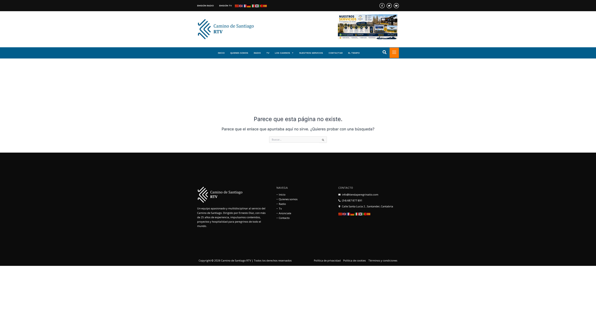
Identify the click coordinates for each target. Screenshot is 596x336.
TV (267, 53)
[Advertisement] (298, 82)
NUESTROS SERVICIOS (311, 53)
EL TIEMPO (354, 53)
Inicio (221, 53)
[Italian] (253, 5)
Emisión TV (225, 5)
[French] (245, 5)
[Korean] (257, 5)
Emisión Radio (205, 5)
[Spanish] (265, 5)
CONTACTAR (336, 53)
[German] (249, 5)
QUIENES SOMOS (239, 53)
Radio (257, 53)
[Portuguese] (261, 5)
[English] (241, 5)
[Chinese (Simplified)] (237, 5)
